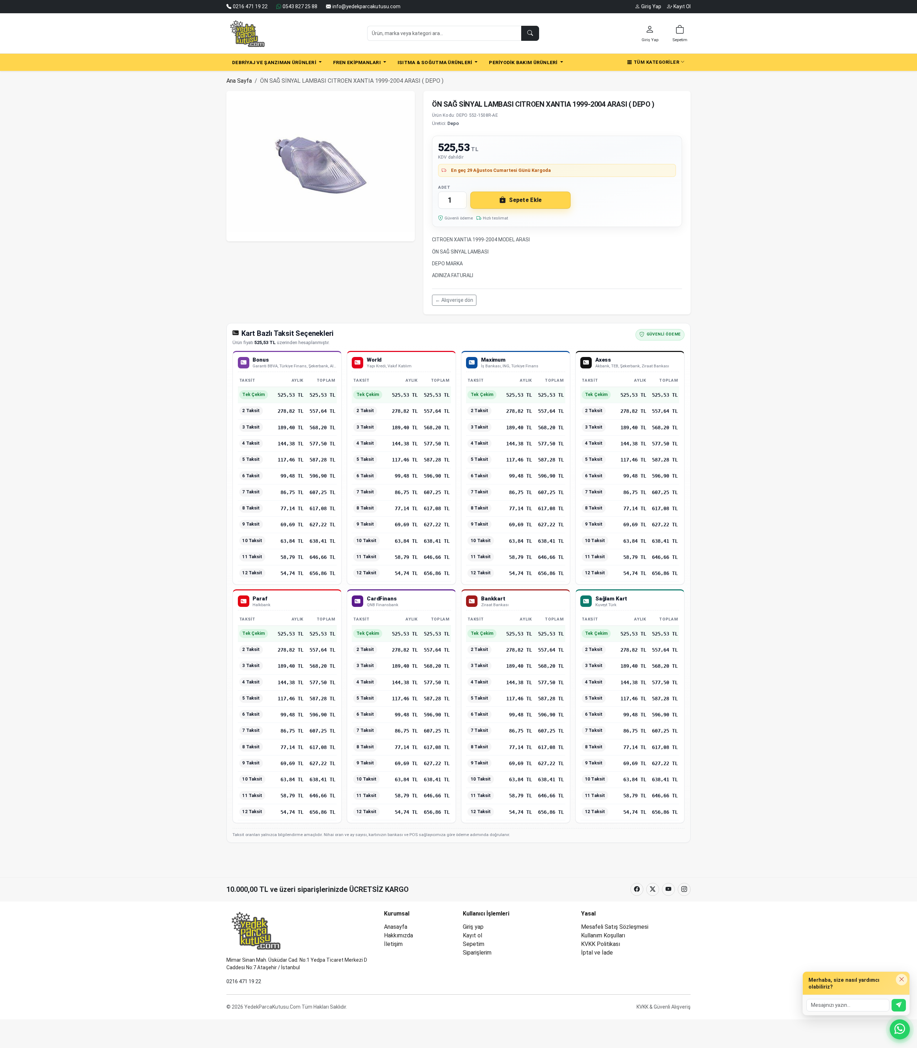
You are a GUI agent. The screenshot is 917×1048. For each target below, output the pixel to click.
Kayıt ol (472, 935)
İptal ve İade (597, 952)
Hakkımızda (398, 935)
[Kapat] (901, 979)
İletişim (393, 944)
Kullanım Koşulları (603, 935)
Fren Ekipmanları (357, 62)
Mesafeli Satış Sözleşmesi (614, 926)
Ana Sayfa (239, 80)
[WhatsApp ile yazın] (900, 1029)
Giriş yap (473, 926)
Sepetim (473, 944)
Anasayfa (395, 926)
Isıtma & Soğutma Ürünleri (436, 62)
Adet (444, 187)
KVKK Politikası (600, 944)
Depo (453, 123)
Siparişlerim (477, 952)
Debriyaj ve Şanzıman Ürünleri (274, 62)
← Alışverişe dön (454, 300)
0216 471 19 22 (243, 981)
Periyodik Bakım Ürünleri (524, 62)
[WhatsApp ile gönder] (899, 1005)
